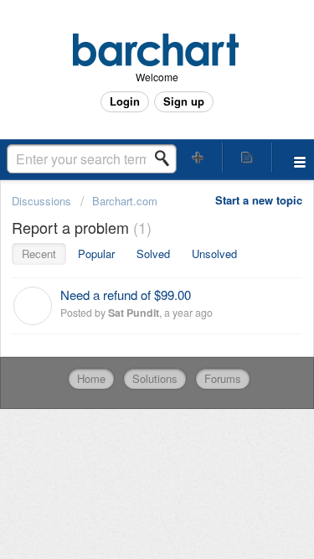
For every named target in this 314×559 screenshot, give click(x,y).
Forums (222, 378)
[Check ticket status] (247, 157)
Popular (96, 253)
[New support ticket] (198, 157)
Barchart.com (124, 201)
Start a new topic (258, 200)
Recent (39, 253)
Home (91, 378)
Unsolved (214, 253)
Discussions (41, 201)
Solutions (155, 378)
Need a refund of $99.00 (125, 294)
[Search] (166, 158)
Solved (153, 253)
